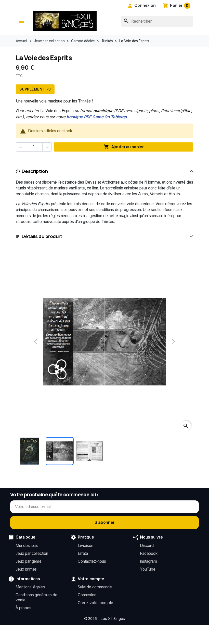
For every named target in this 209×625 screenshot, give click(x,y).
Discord (147, 545)
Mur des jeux (27, 545)
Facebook (149, 553)
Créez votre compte (95, 602)
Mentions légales (30, 587)
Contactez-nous (92, 561)
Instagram (148, 561)
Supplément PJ (35, 89)
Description (35, 171)
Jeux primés (26, 569)
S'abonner (104, 522)
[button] (141, 5)
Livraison (85, 545)
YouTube (147, 569)
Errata (83, 553)
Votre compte (91, 578)
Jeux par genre (29, 561)
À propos (23, 607)
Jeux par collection (32, 553)
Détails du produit (42, 236)
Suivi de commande (95, 587)
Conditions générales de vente (36, 597)
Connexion (87, 594)
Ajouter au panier (123, 147)
